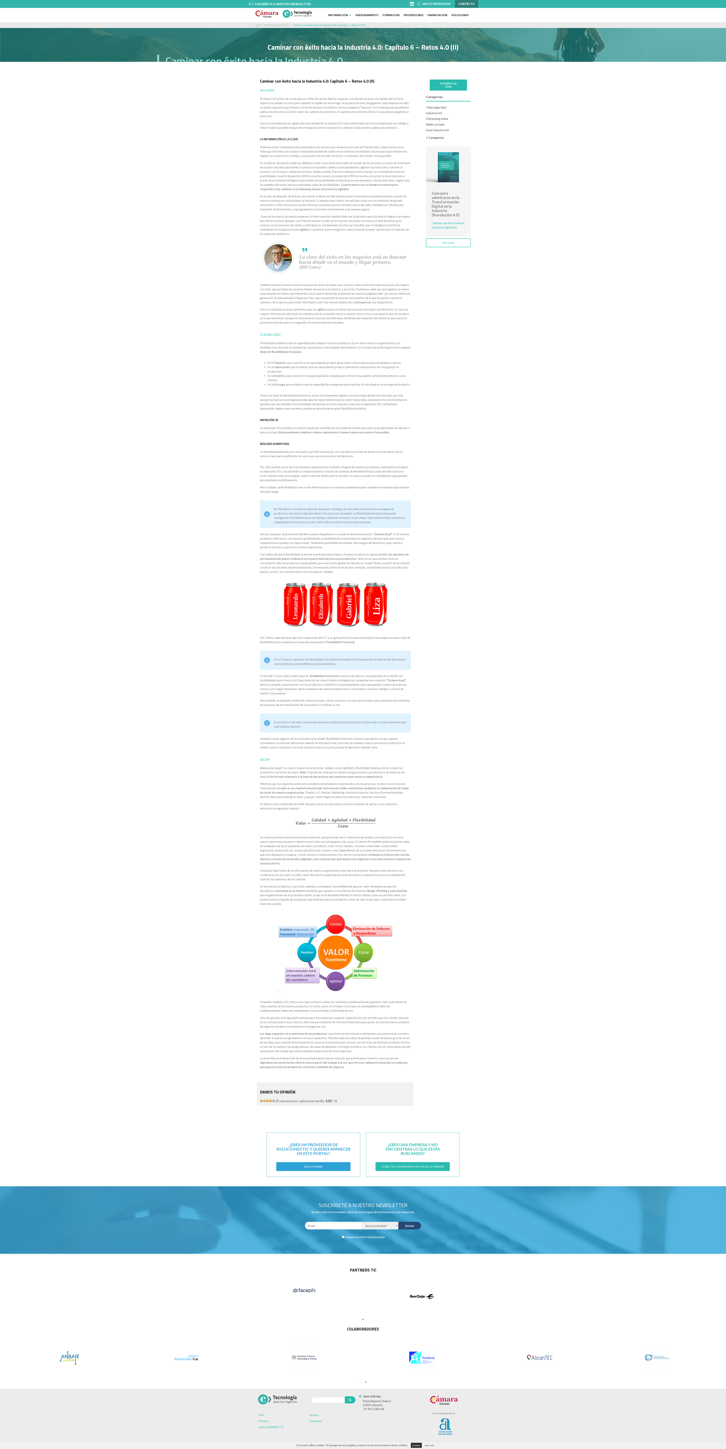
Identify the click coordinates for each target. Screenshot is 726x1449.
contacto (467, 4)
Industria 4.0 (434, 113)
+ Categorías (435, 137)
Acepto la (365, 1237)
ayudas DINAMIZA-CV (271, 1427)
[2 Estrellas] (264, 1100)
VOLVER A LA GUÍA (448, 85)
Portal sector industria (276, 25)
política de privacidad (371, 1237)
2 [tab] (366, 1382)
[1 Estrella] (261, 1100)
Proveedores (413, 15)
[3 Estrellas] (267, 1100)
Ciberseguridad (436, 107)
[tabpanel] (304, 1290)
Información (338, 15)
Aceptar (416, 1445)
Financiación (437, 15)
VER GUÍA (448, 242)
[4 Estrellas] (270, 1100)
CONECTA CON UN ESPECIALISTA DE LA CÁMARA (412, 1166)
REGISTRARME (313, 1166)
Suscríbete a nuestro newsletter (283, 4)
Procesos (263, 1421)
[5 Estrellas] (273, 1100)
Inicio (258, 25)
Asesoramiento (367, 15)
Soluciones (459, 15)
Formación (391, 15)
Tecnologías (315, 1421)
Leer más (429, 1445)
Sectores (314, 1414)
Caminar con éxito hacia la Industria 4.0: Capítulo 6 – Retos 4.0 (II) (329, 25)
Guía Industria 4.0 (437, 130)
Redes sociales (435, 124)
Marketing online (437, 118)
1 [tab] (363, 1319)
